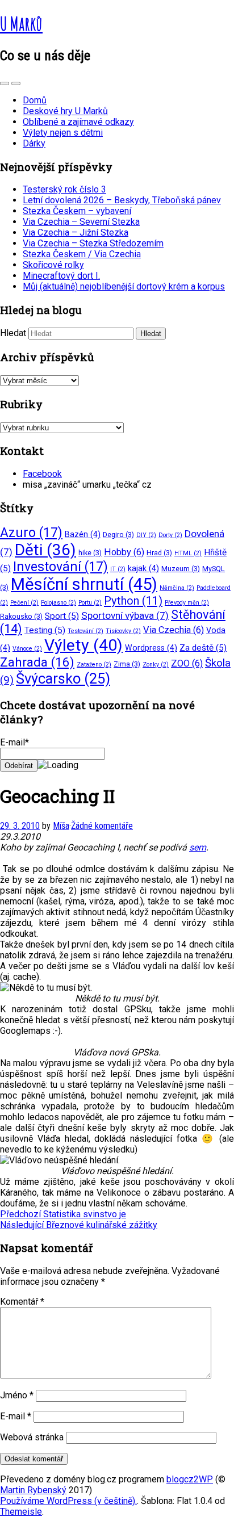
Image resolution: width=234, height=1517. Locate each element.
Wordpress (151, 647)
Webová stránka (32, 1437)
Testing (44, 630)
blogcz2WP (189, 1479)
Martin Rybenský (33, 1490)
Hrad (159, 552)
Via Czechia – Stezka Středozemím (93, 243)
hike (90, 552)
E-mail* (14, 742)
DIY (146, 535)
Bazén (83, 534)
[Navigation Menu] (15, 83)
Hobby (124, 552)
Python (133, 600)
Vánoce (27, 648)
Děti (45, 549)
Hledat (13, 333)
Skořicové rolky (53, 264)
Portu (90, 602)
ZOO (187, 663)
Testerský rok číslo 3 (64, 189)
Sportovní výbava (125, 615)
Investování (60, 567)
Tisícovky (123, 631)
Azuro (31, 532)
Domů (35, 100)
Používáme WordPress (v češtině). (68, 1500)
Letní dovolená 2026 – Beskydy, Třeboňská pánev (122, 200)
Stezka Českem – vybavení (77, 211)
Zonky (156, 664)
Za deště (203, 648)
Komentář (22, 1301)
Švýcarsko (63, 678)
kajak (143, 568)
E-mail (15, 1416)
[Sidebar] (4, 83)
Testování (85, 631)
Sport (62, 616)
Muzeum (180, 568)
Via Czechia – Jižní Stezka (75, 232)
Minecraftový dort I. (61, 275)
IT (118, 569)
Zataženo (94, 664)
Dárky (34, 143)
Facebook (42, 473)
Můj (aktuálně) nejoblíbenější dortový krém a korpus (124, 286)
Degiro (118, 534)
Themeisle (21, 1511)
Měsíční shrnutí (84, 584)
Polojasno (58, 602)
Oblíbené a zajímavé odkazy (78, 121)
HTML (188, 553)
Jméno (17, 1395)
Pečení (24, 602)
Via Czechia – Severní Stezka (81, 221)
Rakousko (21, 616)
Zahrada (37, 662)
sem (197, 847)
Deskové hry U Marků (65, 111)
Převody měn (187, 602)
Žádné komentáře (102, 825)
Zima (127, 664)
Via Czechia (173, 630)
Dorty (170, 535)
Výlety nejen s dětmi (63, 132)
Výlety (83, 645)
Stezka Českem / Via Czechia (82, 254)
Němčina (177, 588)
